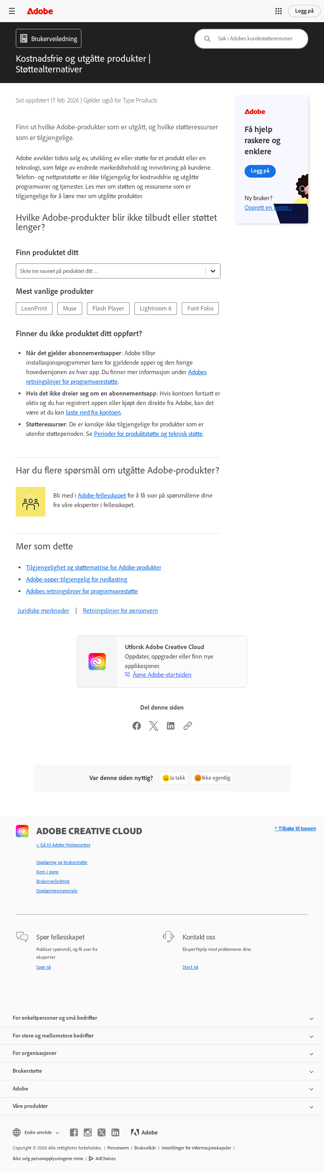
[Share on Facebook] (136, 728)
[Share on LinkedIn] (170, 728)
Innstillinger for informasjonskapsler (196, 1148)
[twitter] (101, 1132)
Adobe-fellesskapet (102, 495)
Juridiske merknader (43, 610)
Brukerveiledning (53, 881)
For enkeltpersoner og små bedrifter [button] (55, 1018)
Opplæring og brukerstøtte (61, 862)
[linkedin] (115, 1132)
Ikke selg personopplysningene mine (48, 1158)
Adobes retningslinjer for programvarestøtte (82, 591)
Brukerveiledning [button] (54, 39)
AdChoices (106, 1158)
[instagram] (88, 1132)
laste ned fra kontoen (93, 412)
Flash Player (108, 308)
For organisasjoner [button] (35, 1053)
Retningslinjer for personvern (120, 610)
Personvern (118, 1148)
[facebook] (74, 1132)
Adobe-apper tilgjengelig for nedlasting (76, 579)
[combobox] (251, 39)
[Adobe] (40, 11)
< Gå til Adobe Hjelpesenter (63, 845)
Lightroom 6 (155, 308)
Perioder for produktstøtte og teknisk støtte (148, 433)
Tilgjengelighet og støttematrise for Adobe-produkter (93, 567)
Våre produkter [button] (30, 1106)
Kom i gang (47, 872)
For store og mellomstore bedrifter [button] (53, 1035)
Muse (70, 308)
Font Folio (200, 308)
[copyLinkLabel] (187, 728)
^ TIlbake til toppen (295, 828)
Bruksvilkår (145, 1148)
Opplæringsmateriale (56, 891)
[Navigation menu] (12, 11)
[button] (278, 11)
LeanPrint (34, 308)
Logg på (304, 11)
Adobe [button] (20, 1088)
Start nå (190, 967)
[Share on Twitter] (153, 728)
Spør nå (43, 967)
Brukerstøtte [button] (27, 1071)
